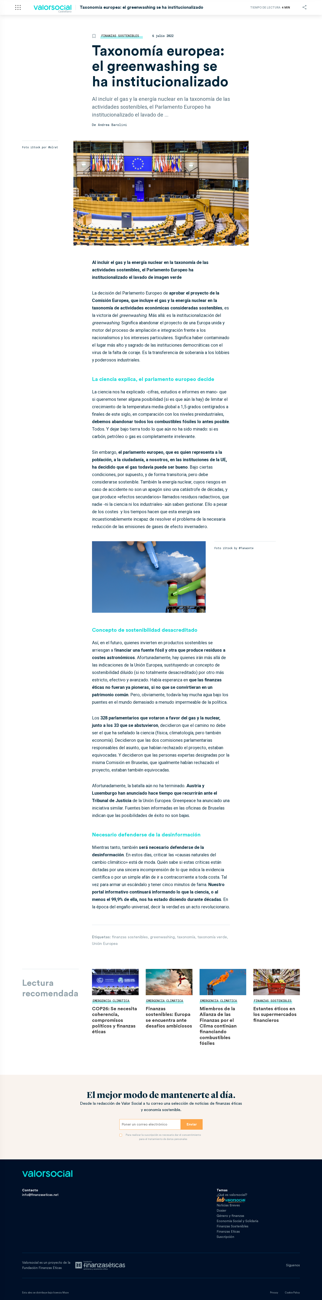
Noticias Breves (228, 1205)
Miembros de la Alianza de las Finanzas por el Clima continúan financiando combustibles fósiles (218, 1026)
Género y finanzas (230, 1216)
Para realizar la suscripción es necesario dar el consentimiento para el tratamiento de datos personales (163, 1137)
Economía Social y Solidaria (237, 1221)
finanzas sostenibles (130, 937)
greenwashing (162, 937)
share (304, 7)
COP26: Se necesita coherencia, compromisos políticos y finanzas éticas (114, 1020)
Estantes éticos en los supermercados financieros (275, 1014)
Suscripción (225, 1237)
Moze (65, 1292)
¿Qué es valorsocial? (232, 1195)
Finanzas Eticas (228, 1231)
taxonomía (186, 937)
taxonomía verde (212, 937)
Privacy (274, 1292)
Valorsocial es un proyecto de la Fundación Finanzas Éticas (46, 1265)
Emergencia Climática (111, 1001)
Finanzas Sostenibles (120, 36)
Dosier (221, 1210)
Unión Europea (105, 944)
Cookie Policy (292, 1292)
